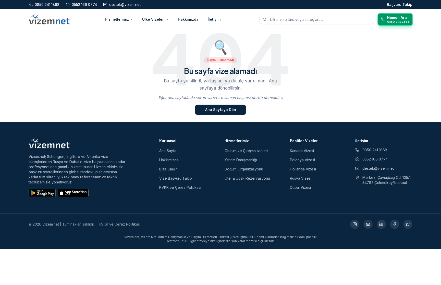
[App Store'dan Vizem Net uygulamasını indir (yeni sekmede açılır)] (73, 193)
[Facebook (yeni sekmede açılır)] (394, 224)
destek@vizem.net (378, 168)
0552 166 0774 (375, 159)
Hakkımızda (188, 19)
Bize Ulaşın (168, 169)
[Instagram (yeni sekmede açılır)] (354, 224)
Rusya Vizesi (300, 178)
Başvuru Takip (399, 4)
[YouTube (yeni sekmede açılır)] (368, 224)
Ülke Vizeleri (153, 19)
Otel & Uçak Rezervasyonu (247, 178)
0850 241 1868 (374, 150)
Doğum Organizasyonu (244, 169)
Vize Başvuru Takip (175, 178)
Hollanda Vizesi (303, 169)
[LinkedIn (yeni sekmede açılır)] (381, 224)
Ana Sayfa (167, 150)
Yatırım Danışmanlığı (241, 160)
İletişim (214, 19)
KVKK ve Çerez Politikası (180, 187)
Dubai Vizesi (300, 187)
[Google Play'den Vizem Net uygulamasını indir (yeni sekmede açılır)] (42, 193)
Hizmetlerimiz (117, 19)
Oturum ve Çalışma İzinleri (246, 150)
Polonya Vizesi (302, 160)
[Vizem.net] (49, 143)
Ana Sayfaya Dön (220, 109)
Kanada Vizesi (302, 150)
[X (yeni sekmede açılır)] (407, 224)
